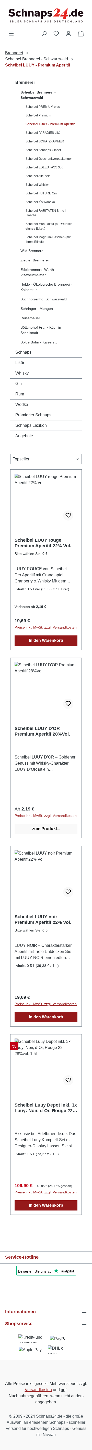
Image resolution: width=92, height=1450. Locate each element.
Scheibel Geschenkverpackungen (49, 159)
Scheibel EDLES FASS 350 (44, 167)
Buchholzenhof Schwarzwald (43, 299)
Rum (19, 394)
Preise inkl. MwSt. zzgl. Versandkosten (46, 627)
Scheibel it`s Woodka (40, 202)
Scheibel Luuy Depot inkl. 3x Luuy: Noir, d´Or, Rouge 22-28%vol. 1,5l (46, 1107)
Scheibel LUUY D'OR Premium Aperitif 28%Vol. (42, 731)
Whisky (22, 373)
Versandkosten (38, 1390)
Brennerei (24, 82)
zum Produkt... (46, 829)
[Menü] (11, 34)
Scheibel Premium (38, 115)
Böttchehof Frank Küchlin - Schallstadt (41, 330)
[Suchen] (44, 34)
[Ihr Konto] (68, 34)
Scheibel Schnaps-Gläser (43, 150)
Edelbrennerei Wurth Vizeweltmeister (37, 272)
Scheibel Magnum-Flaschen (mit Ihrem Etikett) (48, 239)
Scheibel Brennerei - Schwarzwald (38, 95)
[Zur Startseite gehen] (46, 15)
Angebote (24, 436)
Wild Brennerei (32, 251)
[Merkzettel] (56, 34)
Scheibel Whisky (37, 185)
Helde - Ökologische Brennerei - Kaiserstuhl (46, 287)
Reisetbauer (30, 318)
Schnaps (23, 352)
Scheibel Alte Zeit (38, 176)
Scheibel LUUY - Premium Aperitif (50, 124)
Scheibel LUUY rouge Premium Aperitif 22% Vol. (43, 543)
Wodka (21, 404)
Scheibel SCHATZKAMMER (45, 141)
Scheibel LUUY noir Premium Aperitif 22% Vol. (43, 919)
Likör (19, 363)
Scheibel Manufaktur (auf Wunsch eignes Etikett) (49, 226)
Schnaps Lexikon (31, 425)
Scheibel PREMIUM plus (43, 107)
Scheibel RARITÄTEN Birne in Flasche (46, 213)
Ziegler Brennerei (34, 260)
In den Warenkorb (46, 640)
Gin (18, 383)
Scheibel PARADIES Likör (44, 133)
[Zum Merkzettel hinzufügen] (68, 515)
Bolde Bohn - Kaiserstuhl (40, 342)
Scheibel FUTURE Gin (41, 193)
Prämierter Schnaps (33, 415)
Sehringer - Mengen (36, 309)
